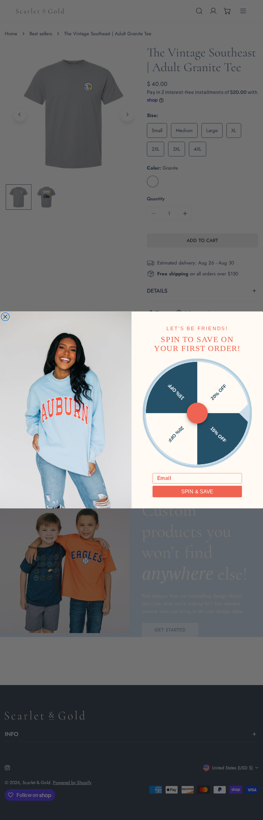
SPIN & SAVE (197, 491)
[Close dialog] (5, 317)
